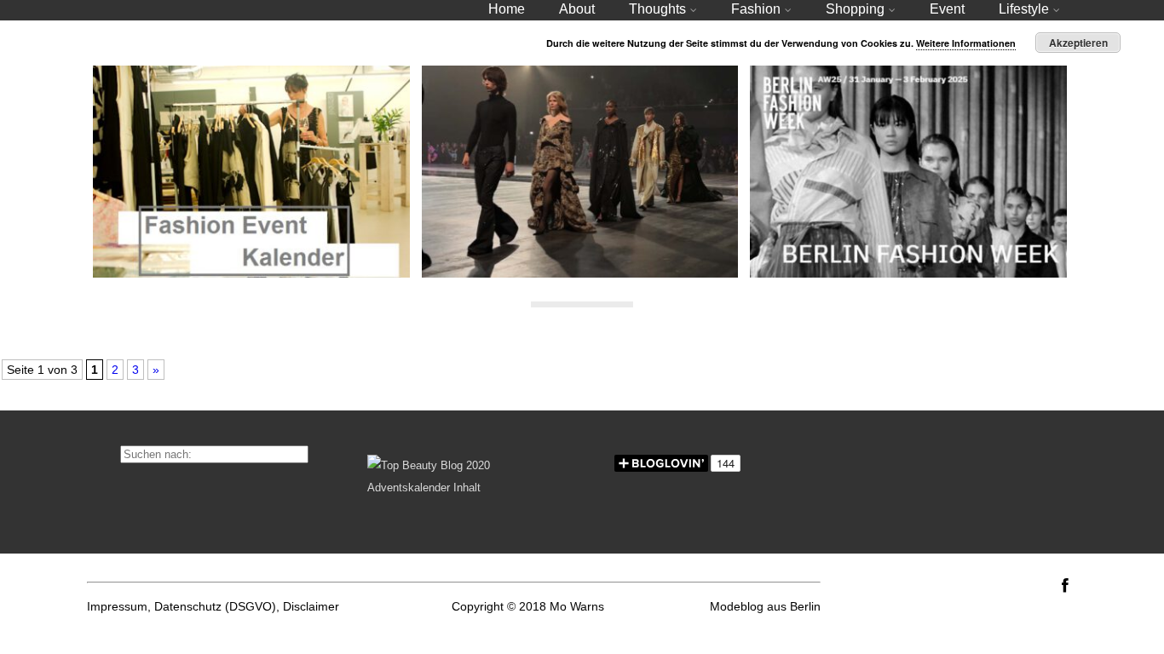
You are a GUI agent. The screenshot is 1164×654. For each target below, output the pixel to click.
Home (506, 9)
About (577, 9)
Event (947, 9)
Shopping (855, 9)
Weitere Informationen (966, 43)
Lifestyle (1024, 9)
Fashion (756, 9)
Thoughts (657, 9)
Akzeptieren (1078, 42)
